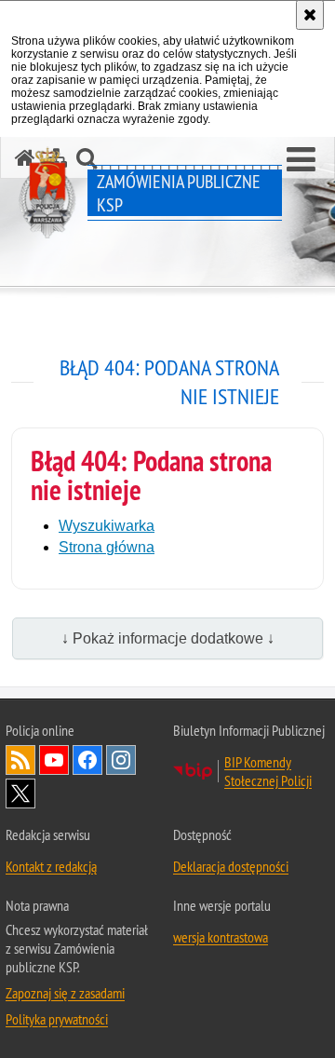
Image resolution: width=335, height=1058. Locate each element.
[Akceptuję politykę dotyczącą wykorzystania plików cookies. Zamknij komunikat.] (310, 15)
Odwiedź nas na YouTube (54, 760)
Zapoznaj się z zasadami (65, 992)
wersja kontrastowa (220, 937)
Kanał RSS (20, 760)
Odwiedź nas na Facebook (87, 760)
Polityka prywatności (57, 1019)
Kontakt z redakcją (51, 866)
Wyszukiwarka (106, 526)
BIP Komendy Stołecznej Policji (268, 771)
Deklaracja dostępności (230, 866)
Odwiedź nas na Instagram (121, 760)
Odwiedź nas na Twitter (20, 793)
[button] (301, 160)
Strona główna (106, 547)
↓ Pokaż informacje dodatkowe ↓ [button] (168, 638)
